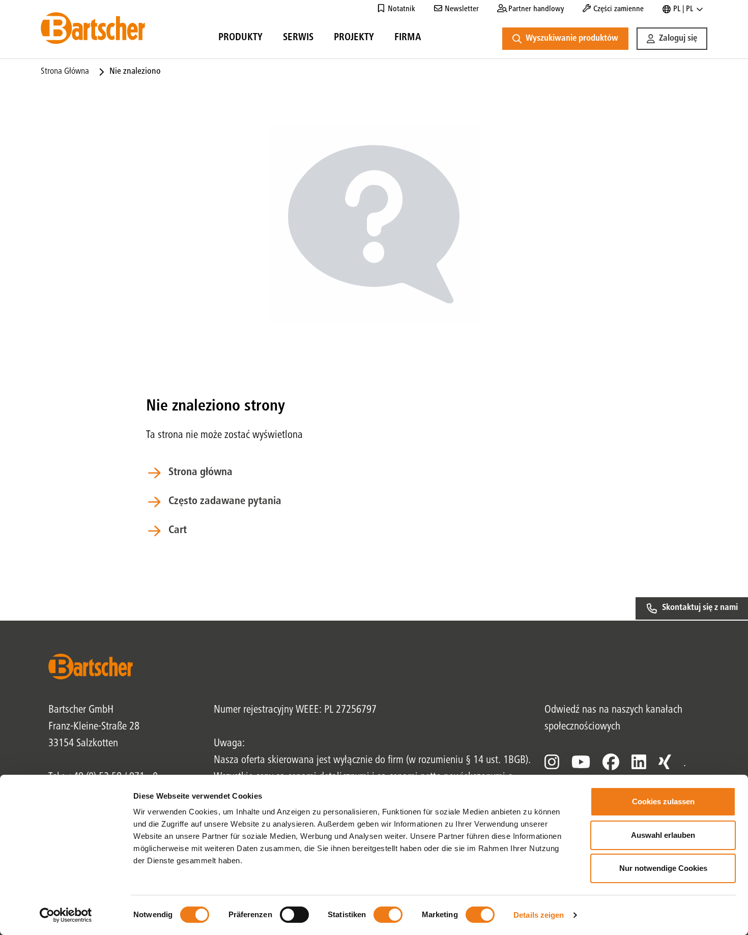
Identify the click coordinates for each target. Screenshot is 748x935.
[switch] (294, 915)
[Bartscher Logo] (93, 28)
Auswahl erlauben (663, 835)
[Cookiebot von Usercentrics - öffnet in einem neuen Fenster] (65, 915)
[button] (672, 38)
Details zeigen (538, 915)
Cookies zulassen (663, 801)
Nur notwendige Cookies (663, 868)
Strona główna (65, 71)
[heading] (240, 39)
